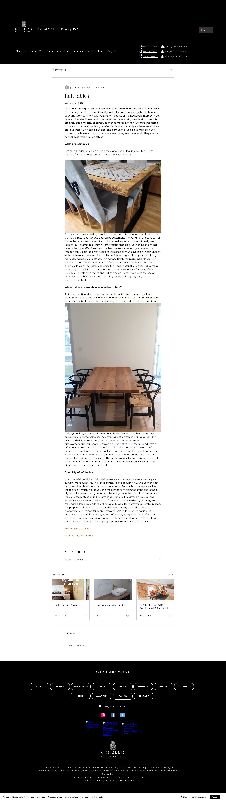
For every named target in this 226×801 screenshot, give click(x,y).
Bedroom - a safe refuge (67, 605)
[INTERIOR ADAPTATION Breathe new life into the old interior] (155, 589)
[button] (171, 70)
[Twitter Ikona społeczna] (122, 715)
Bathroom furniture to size (111, 605)
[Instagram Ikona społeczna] (103, 715)
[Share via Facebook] (66, 551)
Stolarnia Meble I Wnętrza (112, 672)
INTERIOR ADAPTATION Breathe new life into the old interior (154, 606)
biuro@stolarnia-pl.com (114, 706)
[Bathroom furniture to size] (113, 589)
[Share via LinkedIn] (78, 551)
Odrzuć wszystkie (198, 797)
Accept (214, 797)
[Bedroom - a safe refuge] (70, 589)
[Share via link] (85, 551)
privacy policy (98, 797)
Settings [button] (183, 797)
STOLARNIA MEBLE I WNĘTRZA (57, 29)
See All (171, 574)
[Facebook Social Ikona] (113, 715)
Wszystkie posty (59, 69)
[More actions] (159, 87)
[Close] (222, 797)
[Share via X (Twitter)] (72, 551)
